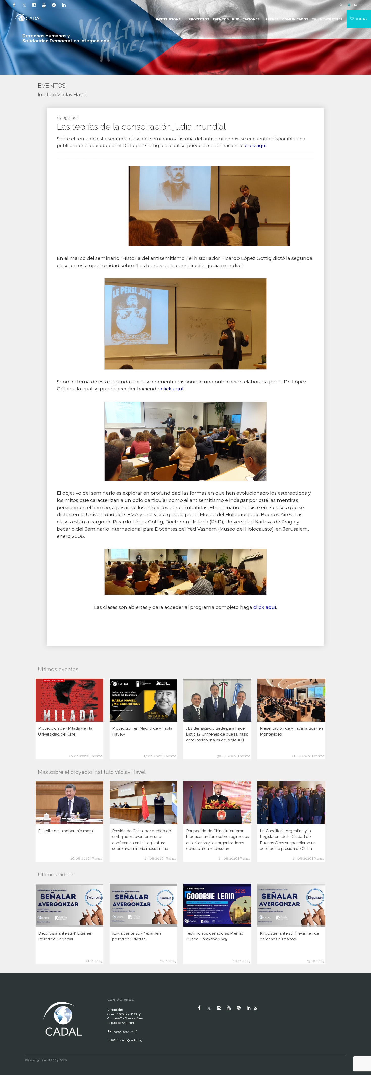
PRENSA (272, 19)
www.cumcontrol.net (9, 996)
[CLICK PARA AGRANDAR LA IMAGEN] (185, 571)
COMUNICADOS (295, 19)
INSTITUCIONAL (169, 19)
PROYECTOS (199, 19)
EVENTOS (221, 19)
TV (314, 19)
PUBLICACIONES (245, 19)
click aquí (256, 145)
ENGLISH (358, 5)
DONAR (360, 19)
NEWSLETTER (331, 19)
